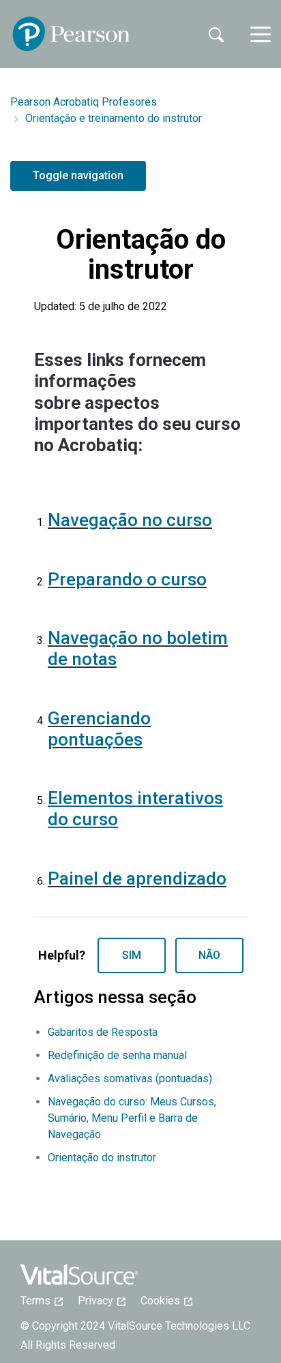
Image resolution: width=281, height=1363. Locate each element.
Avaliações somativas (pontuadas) (130, 1078)
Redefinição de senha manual (117, 1055)
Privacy (99, 1300)
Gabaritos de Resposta (103, 1032)
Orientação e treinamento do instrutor (113, 118)
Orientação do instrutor (102, 1157)
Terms (39, 1300)
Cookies (164, 1300)
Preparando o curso (127, 579)
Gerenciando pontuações (99, 729)
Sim (131, 955)
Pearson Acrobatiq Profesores (83, 101)
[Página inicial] (71, 34)
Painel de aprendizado (137, 878)
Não (209, 955)
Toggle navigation (78, 175)
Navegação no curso (130, 520)
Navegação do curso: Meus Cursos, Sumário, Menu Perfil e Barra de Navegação (132, 1118)
